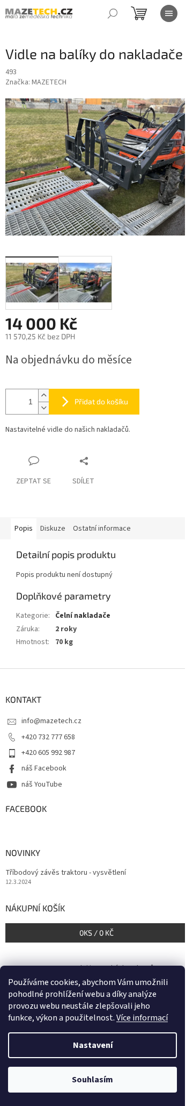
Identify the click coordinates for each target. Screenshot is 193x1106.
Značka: (35, 82)
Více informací (142, 1018)
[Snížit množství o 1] (43, 408)
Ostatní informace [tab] (102, 528)
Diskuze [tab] (52, 528)
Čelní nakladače (82, 615)
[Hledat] (112, 13)
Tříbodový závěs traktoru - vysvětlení (65, 873)
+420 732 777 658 (48, 737)
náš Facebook (43, 768)
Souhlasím (92, 1080)
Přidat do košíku (101, 401)
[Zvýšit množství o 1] (43, 395)
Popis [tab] (23, 528)
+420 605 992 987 (48, 752)
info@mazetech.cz (51, 721)
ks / (96, 932)
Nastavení (93, 1045)
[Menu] (169, 13)
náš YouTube (41, 784)
